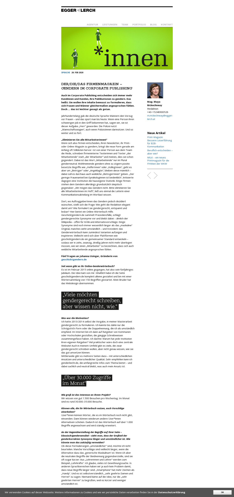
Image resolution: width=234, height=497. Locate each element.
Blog (153, 24)
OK (222, 492)
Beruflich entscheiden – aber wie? (160, 152)
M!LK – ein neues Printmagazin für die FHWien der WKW (158, 160)
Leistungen (109, 24)
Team (124, 24)
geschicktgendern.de (74, 259)
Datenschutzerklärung (171, 492)
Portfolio (139, 24)
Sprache (65, 72)
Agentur (92, 24)
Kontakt (167, 24)
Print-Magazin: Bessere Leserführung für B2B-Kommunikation (159, 142)
